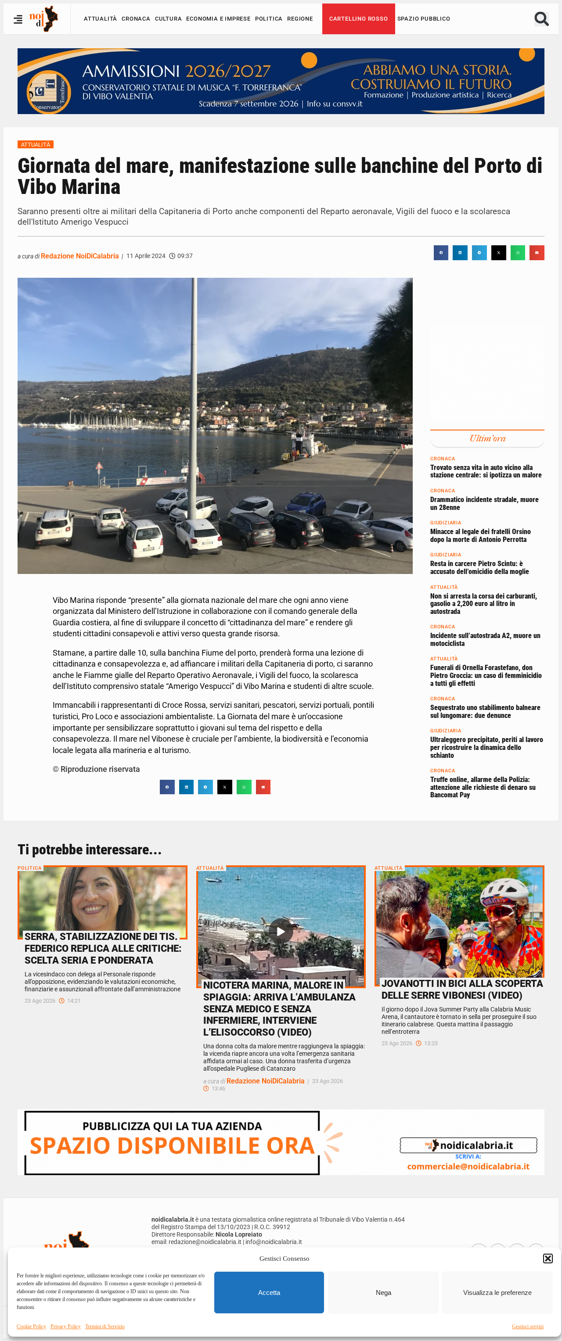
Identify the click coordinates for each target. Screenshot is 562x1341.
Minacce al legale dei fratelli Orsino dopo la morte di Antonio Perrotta (480, 535)
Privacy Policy (65, 1326)
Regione (300, 18)
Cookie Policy (31, 1326)
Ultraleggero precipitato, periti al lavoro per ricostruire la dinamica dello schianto (486, 747)
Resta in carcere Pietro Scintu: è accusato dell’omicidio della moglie (479, 567)
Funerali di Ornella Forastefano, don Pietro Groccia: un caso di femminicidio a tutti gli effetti (486, 675)
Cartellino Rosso (358, 18)
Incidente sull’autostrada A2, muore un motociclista (485, 639)
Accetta (269, 1292)
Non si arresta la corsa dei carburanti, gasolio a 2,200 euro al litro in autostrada (483, 603)
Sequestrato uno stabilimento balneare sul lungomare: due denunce (485, 711)
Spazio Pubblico (423, 18)
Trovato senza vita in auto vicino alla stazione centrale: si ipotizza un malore (486, 471)
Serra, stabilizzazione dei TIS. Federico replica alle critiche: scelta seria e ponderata (103, 948)
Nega (383, 1292)
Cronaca (136, 18)
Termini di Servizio (105, 1326)
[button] (548, 1258)
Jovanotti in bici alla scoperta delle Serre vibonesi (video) (462, 989)
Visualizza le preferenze (497, 1292)
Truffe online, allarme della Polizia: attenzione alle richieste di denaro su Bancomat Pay (483, 787)
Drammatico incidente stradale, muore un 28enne (484, 503)
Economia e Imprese (218, 18)
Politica (269, 18)
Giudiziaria (445, 523)
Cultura (168, 18)
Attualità (100, 18)
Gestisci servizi (528, 1326)
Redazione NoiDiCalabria (80, 256)
